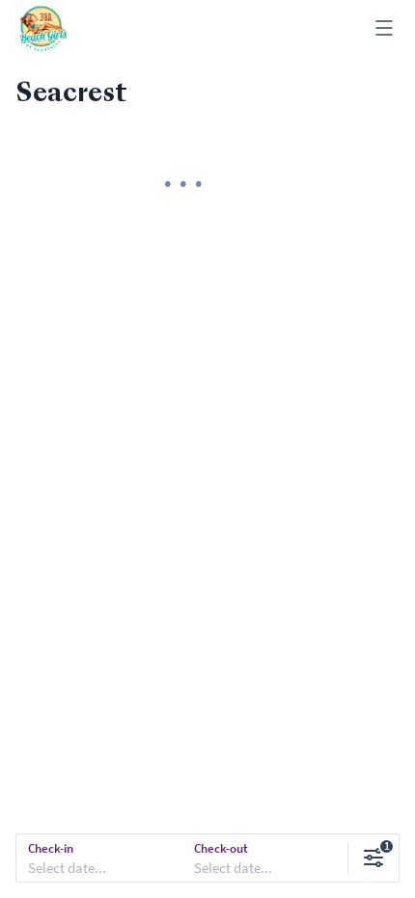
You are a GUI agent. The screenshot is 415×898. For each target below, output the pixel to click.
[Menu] (384, 29)
